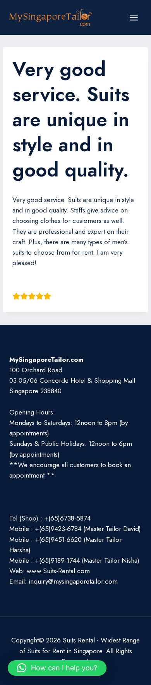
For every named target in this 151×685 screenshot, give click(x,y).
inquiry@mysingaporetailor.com (73, 581)
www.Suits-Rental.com (58, 570)
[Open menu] (133, 17)
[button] (57, 668)
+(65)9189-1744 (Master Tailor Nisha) (87, 560)
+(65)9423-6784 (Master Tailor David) (88, 528)
